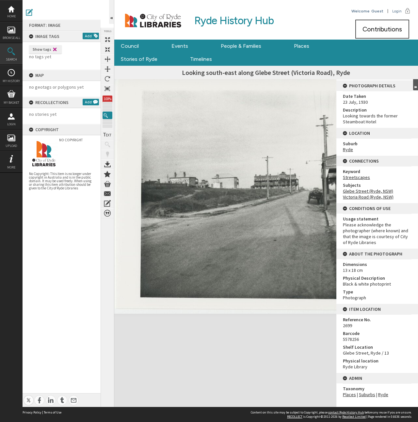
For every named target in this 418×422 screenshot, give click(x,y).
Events (179, 46)
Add (88, 35)
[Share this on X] (29, 397)
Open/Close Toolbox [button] (111, 12)
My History (11, 81)
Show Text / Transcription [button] (107, 135)
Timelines (201, 59)
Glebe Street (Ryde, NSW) (368, 191)
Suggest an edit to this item (29, 12)
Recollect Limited (354, 416)
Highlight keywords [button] (107, 154)
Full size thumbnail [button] (107, 39)
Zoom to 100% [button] (107, 89)
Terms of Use (52, 412)
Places (301, 46)
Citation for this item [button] (107, 213)
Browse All (11, 38)
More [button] (11, 167)
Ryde (348, 149)
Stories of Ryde (139, 59)
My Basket (11, 102)
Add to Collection (107, 174)
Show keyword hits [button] (107, 144)
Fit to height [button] (107, 69)
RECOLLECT (294, 416)
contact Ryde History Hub (346, 412)
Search (11, 59)
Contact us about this (107, 194)
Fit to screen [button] (107, 49)
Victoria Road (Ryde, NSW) (368, 197)
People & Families (241, 46)
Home (11, 16)
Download (107, 164)
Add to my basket (107, 184)
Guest (377, 11)
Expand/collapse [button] (415, 84)
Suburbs (367, 394)
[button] (107, 115)
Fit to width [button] (107, 59)
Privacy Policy (32, 412)
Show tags (42, 49)
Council (130, 46)
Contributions (382, 29)
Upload (11, 146)
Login (11, 124)
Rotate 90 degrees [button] (107, 79)
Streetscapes (356, 177)
